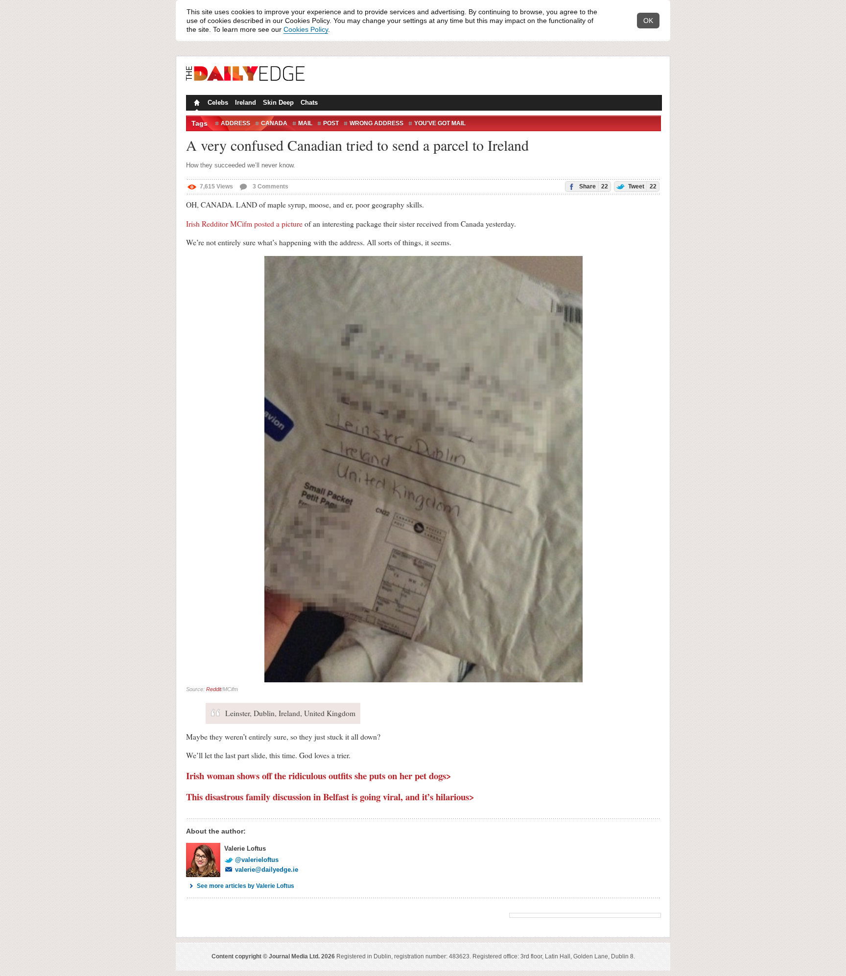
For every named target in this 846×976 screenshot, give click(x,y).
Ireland (245, 102)
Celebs (218, 102)
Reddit (213, 689)
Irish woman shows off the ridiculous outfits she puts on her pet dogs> (318, 775)
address (235, 123)
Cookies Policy (305, 29)
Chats (309, 102)
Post (331, 123)
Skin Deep (278, 102)
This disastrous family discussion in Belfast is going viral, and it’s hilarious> (330, 796)
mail (305, 123)
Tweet (642, 186)
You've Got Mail (440, 123)
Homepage (196, 104)
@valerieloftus (257, 859)
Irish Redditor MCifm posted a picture (244, 224)
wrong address (376, 123)
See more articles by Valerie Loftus (245, 886)
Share (593, 186)
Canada (274, 123)
